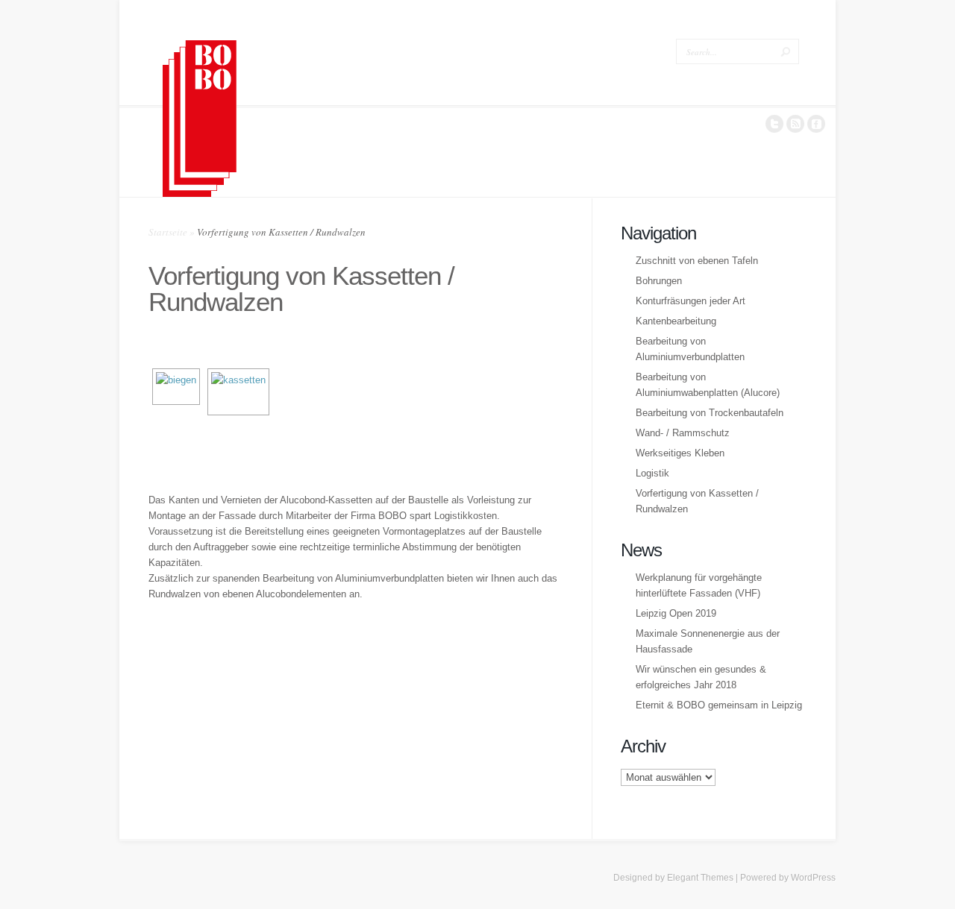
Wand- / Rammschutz (683, 432)
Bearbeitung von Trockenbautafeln (709, 412)
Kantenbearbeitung (676, 321)
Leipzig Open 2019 (676, 613)
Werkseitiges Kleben (680, 453)
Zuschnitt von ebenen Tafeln (697, 260)
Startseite (167, 232)
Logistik (652, 473)
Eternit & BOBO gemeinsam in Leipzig (719, 705)
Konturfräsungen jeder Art (690, 300)
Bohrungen (659, 280)
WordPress (813, 877)
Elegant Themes (700, 877)
